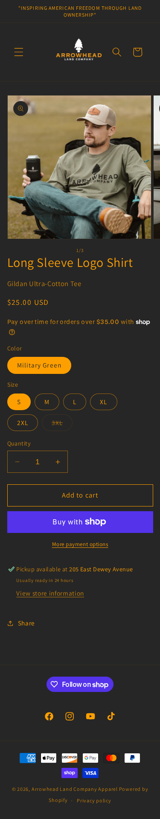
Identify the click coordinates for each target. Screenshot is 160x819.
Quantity (19, 443)
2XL (22, 422)
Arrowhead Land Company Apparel (75, 789)
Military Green (39, 365)
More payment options (80, 544)
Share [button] (26, 623)
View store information (50, 593)
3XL (57, 422)
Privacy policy (94, 800)
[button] (19, 52)
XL (103, 401)
